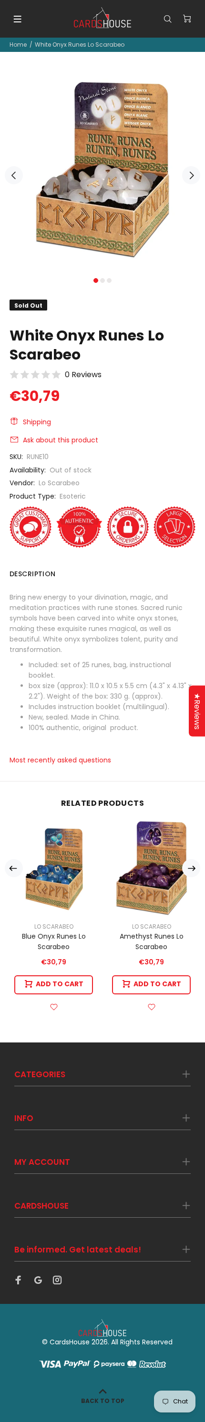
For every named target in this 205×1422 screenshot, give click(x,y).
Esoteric (73, 496)
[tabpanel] (102, 170)
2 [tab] (102, 280)
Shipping (37, 422)
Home (18, 44)
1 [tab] (95, 280)
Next (191, 175)
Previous (14, 175)
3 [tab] (109, 280)
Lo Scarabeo (59, 483)
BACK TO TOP (102, 1401)
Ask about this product (60, 440)
